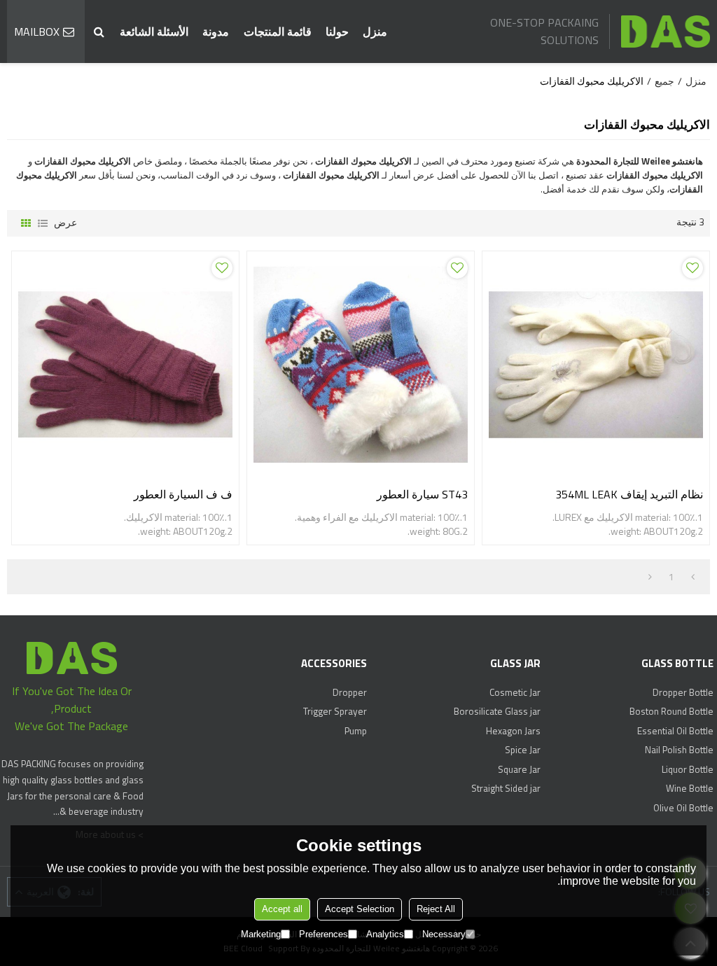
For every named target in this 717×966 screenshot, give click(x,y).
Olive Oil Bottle (683, 808)
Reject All (436, 909)
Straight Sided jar (505, 788)
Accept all (282, 909)
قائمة (42, 223)
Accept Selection (359, 909)
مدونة (215, 31)
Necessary (444, 934)
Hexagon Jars (513, 731)
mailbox (37, 31)
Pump (355, 731)
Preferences (323, 934)
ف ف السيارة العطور (183, 494)
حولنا (337, 31)
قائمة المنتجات (278, 31)
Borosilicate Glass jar (497, 711)
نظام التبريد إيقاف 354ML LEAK (629, 494)
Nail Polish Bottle (679, 750)
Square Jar (519, 769)
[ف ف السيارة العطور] (125, 365)
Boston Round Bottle (671, 711)
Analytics (385, 934)
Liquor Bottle (687, 769)
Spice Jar (522, 750)
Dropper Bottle (683, 692)
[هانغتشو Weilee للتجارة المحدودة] (665, 31)
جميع (664, 81)
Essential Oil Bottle (675, 731)
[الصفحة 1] (693, 576)
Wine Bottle (689, 788)
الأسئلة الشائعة (154, 31)
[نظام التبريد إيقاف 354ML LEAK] (596, 365)
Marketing (261, 934)
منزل (375, 31)
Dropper (350, 692)
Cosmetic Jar (514, 692)
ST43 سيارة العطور (422, 494)
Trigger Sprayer (335, 711)
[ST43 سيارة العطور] (360, 365)
